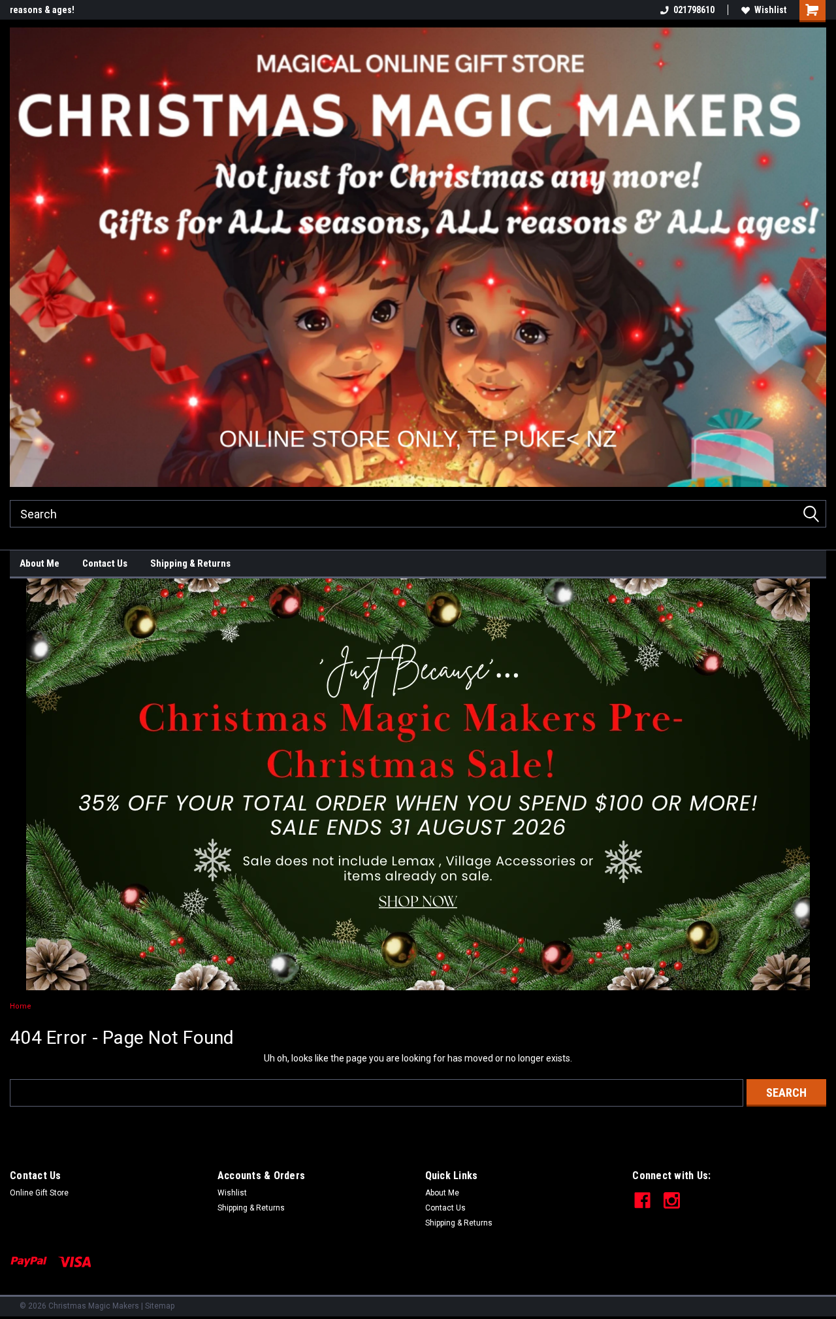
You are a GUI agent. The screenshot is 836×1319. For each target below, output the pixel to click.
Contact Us (104, 563)
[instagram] (672, 1200)
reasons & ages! (42, 10)
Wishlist (770, 10)
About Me (39, 563)
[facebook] (642, 1200)
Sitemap (159, 1306)
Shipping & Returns (190, 563)
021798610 (694, 10)
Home (20, 1006)
